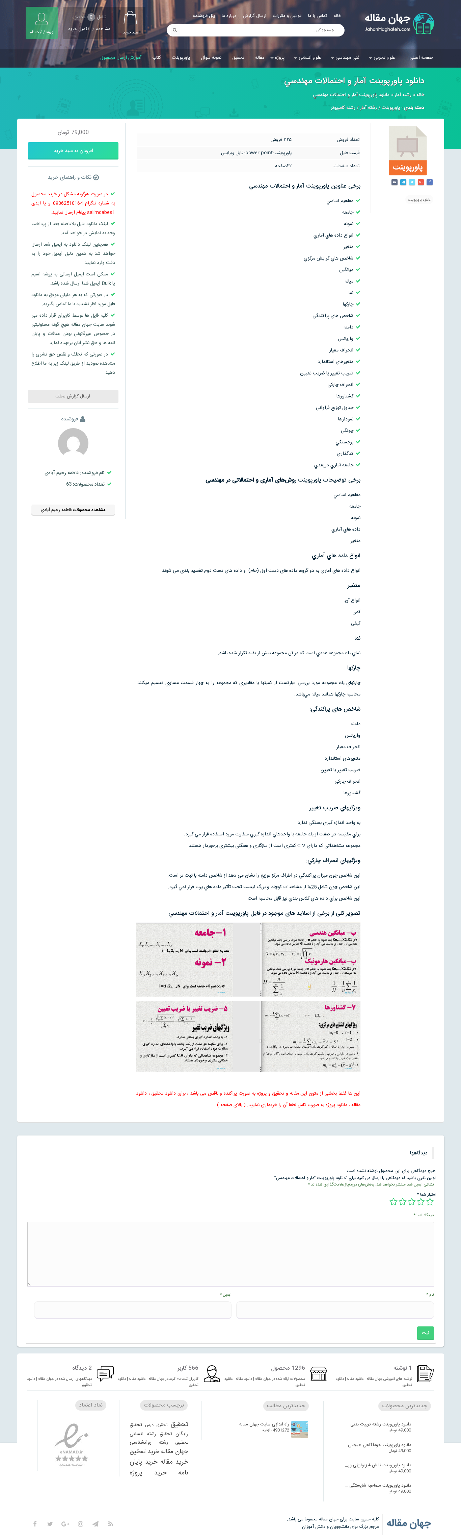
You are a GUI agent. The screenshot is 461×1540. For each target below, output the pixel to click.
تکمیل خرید (78, 29)
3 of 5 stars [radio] (412, 1202)
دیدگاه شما (423, 1215)
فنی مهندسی (347, 58)
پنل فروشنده (204, 16)
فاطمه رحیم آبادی (56, 510)
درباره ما (229, 16)
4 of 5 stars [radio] (403, 1202)
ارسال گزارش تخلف (73, 396)
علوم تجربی (384, 58)
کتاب (156, 58)
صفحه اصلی (421, 58)
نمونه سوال (211, 58)
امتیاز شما (426, 1194)
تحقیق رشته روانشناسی (159, 1442)
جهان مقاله (174, 1452)
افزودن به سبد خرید (73, 151)
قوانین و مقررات (287, 16)
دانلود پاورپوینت (419, 200)
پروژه (279, 58)
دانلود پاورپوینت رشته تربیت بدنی (380, 1424)
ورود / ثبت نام (41, 32)
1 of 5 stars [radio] (430, 1202)
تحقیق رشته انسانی (151, 1434)
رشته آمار (403, 95)
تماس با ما (317, 16)
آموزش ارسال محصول (120, 58)
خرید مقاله (174, 1462)
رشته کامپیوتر (343, 108)
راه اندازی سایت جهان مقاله (264, 1424)
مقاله (259, 58)
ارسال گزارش (254, 16)
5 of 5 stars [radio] (393, 1202)
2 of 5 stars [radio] (421, 1202)
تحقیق (238, 58)
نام (430, 1294)
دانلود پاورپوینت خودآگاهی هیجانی (379, 1445)
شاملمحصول (89, 17)
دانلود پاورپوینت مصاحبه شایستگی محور (377, 1485)
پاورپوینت (181, 58)
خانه (337, 16)
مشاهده (103, 29)
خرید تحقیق (144, 1452)
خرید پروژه (148, 1473)
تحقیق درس (156, 1425)
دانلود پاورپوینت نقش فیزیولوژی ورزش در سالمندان (377, 1465)
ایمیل (226, 1294)
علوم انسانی (310, 58)
